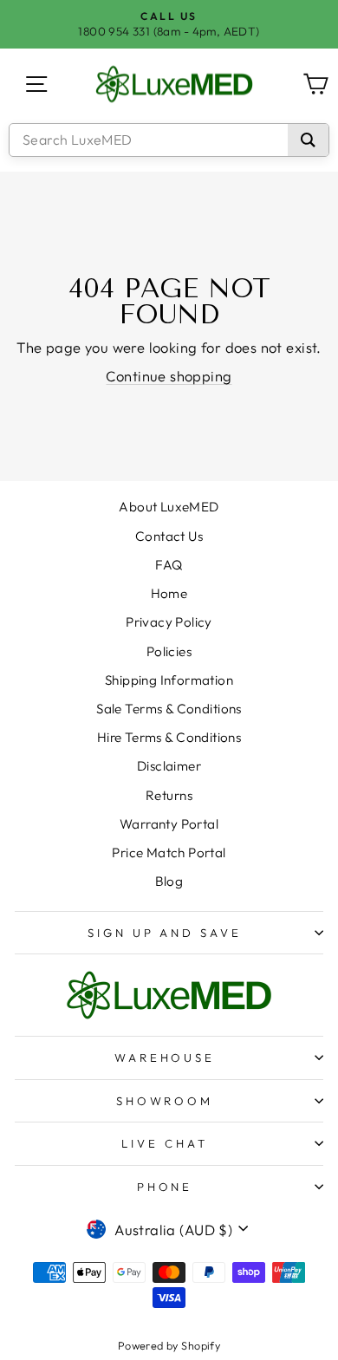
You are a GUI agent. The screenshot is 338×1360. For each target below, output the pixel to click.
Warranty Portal (169, 824)
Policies (169, 651)
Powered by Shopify (169, 1345)
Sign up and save (165, 933)
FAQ (168, 564)
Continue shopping (168, 376)
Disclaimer (169, 766)
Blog (169, 881)
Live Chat (164, 1143)
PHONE (165, 1187)
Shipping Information (169, 680)
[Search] (308, 140)
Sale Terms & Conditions (169, 708)
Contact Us (169, 536)
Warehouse (165, 1057)
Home (169, 593)
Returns (169, 795)
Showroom (165, 1101)
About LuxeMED (168, 506)
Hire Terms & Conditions (169, 737)
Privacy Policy (169, 622)
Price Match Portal (168, 852)
